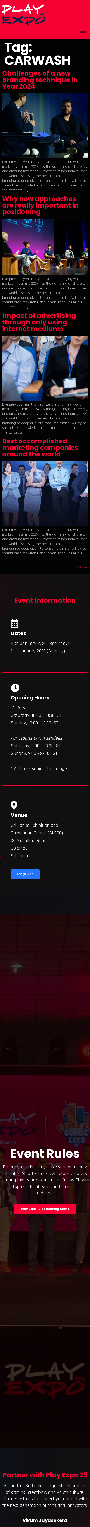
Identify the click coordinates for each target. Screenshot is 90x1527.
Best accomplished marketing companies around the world (40, 447)
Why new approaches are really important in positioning (40, 205)
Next (82, 566)
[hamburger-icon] (83, 31)
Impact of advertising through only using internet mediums (39, 322)
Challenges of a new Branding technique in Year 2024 (40, 80)
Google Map (25, 874)
